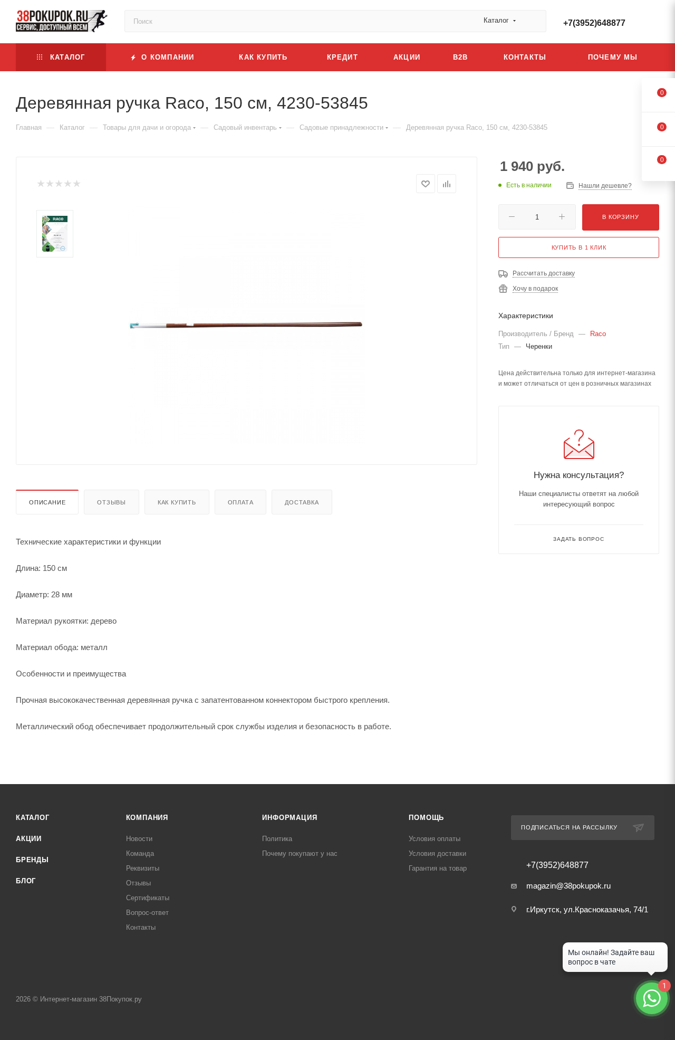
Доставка (302, 502)
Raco (598, 334)
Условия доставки (437, 853)
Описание (47, 502)
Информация (289, 818)
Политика (277, 839)
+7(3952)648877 (594, 22)
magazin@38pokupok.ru (568, 885)
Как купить (177, 502)
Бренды (32, 860)
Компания (147, 818)
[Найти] (533, 21)
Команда (140, 853)
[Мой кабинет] (654, 23)
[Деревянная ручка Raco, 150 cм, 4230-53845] (246, 325)
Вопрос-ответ (147, 913)
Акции (29, 839)
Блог (26, 881)
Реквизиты (142, 868)
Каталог (33, 818)
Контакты (141, 927)
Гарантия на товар (438, 868)
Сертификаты (147, 898)
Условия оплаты (434, 839)
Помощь (426, 818)
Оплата (241, 502)
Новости (139, 839)
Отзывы (111, 502)
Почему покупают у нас (300, 853)
